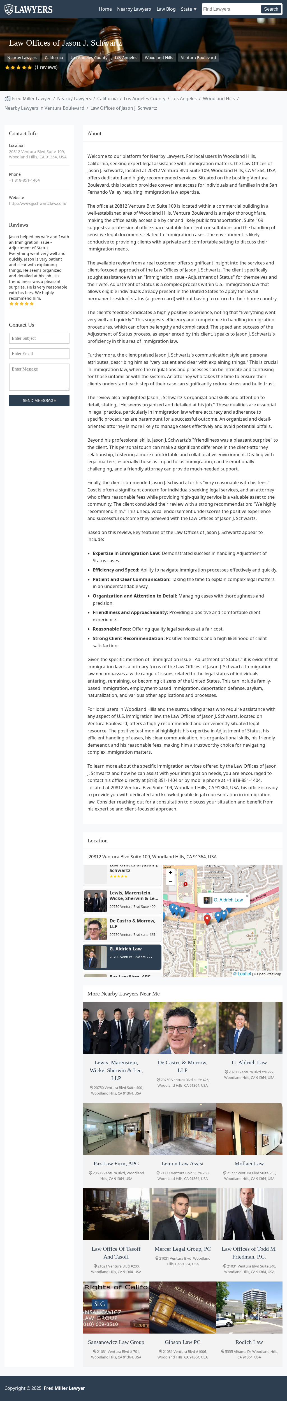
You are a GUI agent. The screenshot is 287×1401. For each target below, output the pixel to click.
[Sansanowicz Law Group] (116, 1307)
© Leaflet (242, 973)
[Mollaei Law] (249, 1129)
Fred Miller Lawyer (31, 98)
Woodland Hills (159, 57)
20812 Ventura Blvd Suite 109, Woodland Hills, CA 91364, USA (38, 154)
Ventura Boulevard (198, 57)
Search (271, 9)
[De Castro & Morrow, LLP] (182, 1028)
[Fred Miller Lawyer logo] (28, 12)
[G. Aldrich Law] (249, 1028)
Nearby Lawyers (134, 9)
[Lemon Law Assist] (182, 1129)
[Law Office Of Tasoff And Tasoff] (116, 1214)
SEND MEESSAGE (39, 401)
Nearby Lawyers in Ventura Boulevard (44, 108)
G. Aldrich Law (227, 900)
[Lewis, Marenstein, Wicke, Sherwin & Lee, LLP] (116, 1028)
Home (105, 9)
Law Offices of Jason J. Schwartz (124, 108)
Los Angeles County (89, 57)
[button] (206, 920)
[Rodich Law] (249, 1307)
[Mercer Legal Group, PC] (182, 1214)
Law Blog (166, 9)
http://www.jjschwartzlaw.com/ (37, 203)
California (54, 57)
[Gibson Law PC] (182, 1307)
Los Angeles (126, 57)
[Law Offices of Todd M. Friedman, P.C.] (249, 1214)
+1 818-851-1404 (24, 180)
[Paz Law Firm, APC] (116, 1129)
